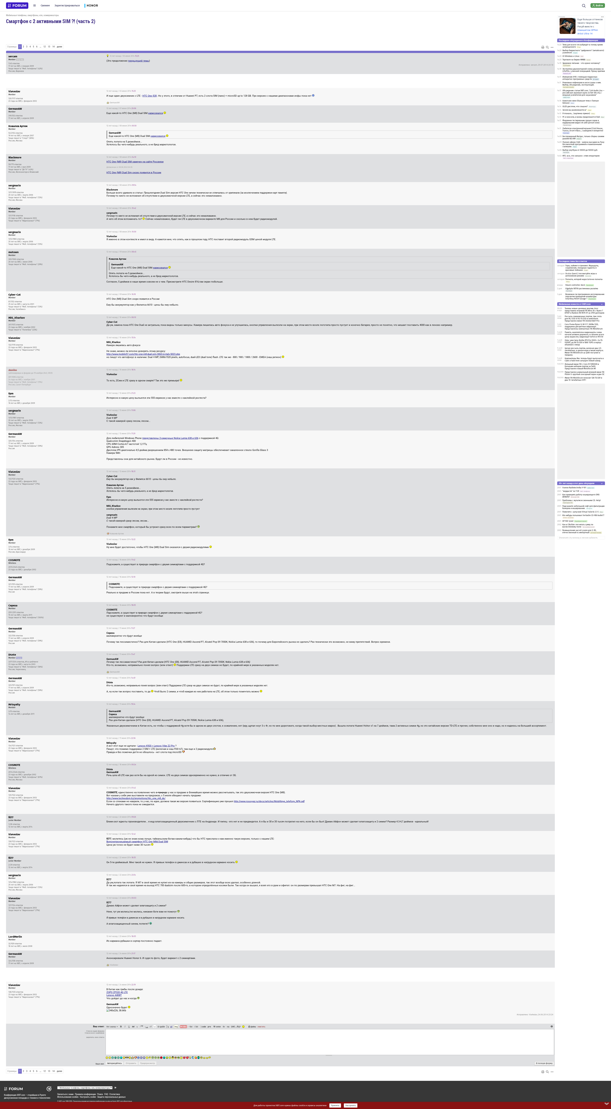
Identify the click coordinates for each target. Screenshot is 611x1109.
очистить (261, 1026)
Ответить (548, 56)
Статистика (114, 1094)
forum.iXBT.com (117, 1101)
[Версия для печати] (543, 47)
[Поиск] (583, 5)
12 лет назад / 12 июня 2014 (120, 393)
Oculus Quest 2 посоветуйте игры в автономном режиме (581, 274)
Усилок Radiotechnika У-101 (574, 488)
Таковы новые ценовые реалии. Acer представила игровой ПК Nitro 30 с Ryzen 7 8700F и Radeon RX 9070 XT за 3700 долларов (584, 310)
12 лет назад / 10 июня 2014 (121, 317)
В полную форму (544, 1063)
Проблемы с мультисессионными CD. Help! (581, 500)
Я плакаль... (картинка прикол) (576, 113)
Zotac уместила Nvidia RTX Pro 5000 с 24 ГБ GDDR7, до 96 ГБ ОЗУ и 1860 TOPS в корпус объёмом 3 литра (583, 342)
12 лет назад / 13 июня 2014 (120, 410)
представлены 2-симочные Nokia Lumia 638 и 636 (170, 438)
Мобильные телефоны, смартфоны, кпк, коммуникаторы (32, 15)
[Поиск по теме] (547, 47)
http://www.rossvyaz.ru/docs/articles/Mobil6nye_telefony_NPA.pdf (269, 801)
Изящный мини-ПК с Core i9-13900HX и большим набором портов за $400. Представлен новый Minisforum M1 (582, 366)
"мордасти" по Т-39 (570, 491)
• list (190, 1026)
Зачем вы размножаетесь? (574, 110)
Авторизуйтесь (114, 1063)
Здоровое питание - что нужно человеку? (581, 63)
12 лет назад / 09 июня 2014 (121, 252)
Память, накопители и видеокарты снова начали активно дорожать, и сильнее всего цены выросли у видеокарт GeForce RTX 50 (584, 334)
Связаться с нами (65, 1094)
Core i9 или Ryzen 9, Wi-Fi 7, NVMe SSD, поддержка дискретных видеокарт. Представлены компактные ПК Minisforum (584, 326)
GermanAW (115, 103)
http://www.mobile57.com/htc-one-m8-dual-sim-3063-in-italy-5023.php (143, 354)
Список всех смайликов (94, 1033)
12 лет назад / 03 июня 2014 (124, 56)
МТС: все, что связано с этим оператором (581, 156)
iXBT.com (62, 1101)
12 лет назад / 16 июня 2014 (120, 560)
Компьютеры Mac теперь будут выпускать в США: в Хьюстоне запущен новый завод (584, 359)
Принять (335, 1105)
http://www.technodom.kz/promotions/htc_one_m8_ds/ (135, 798)
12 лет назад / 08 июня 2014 (121, 126)
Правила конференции (85, 1094)
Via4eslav (114, 965)
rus (228, 1026)
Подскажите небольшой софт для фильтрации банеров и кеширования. (583, 507)
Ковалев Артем (117, 534)
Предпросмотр (147, 1063)
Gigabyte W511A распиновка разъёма (581, 288)
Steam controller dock (575, 285)
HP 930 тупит (567, 521)
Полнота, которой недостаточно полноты (584, 279)
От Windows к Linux (570, 56)
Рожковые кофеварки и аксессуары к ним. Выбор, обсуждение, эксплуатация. (581, 83)
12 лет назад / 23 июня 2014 (121, 898)
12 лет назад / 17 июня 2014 (120, 628)
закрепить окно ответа (95, 1037)
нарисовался (155, 113)
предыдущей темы (138, 60)
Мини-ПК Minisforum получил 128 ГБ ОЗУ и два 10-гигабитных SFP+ (583, 379)
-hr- (223, 1026)
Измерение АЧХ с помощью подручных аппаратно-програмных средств (579, 78)
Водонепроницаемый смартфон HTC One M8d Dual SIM (137, 841)
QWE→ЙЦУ (236, 1026)
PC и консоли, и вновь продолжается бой (581, 117)
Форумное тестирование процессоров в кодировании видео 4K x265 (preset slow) (581, 121)
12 (44, 46)
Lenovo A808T (114, 995)
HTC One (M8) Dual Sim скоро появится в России (133, 172)
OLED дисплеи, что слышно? (575, 106)
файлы (253, 1026)
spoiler (162, 1026)
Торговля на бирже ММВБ (573, 60)
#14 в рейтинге (31, 662)
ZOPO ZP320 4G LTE (117, 992)
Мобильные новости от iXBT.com (575, 304)
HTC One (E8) (149, 95)
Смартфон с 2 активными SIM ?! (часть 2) (50, 21)
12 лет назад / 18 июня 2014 (121, 764)
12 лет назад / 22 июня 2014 (121, 817)
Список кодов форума (95, 1031)
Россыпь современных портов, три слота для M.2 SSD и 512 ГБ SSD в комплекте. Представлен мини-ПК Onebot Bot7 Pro (583, 318)
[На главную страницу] (17, 5)
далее (59, 46)
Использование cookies (67, 1096)
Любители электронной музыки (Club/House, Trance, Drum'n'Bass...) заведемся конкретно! (582, 129)
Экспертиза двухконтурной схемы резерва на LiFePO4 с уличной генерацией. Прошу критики (583, 70)
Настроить (350, 1105)
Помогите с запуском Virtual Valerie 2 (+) (580, 512)
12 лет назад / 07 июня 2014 (121, 108)
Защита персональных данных (111, 1096)
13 (49, 46)
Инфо (540, 56)
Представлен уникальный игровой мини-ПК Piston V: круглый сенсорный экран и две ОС (584, 373)
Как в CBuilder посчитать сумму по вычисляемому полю (577, 525)
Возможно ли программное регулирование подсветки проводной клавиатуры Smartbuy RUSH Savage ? (584, 296)
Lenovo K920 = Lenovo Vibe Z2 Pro (156, 745)
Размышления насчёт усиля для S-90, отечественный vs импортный (579, 531)
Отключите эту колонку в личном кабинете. (578, 538)
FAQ (106, 1094)
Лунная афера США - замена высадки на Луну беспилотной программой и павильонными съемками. (583, 144)
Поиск (100, 1094)
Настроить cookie (88, 1096)
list (196, 1026)
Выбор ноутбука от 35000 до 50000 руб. (580, 150)
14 (53, 46)
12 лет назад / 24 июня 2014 (120, 953)
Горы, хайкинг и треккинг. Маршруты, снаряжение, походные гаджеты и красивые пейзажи (582, 268)
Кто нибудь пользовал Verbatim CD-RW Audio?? (583, 515)
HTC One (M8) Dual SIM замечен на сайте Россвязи (135, 161)
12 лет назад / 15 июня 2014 (120, 539)
